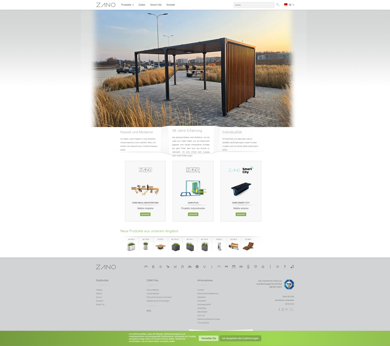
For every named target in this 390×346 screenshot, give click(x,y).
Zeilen (141, 4)
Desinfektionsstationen (292, 266)
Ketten (277, 266)
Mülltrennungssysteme (160, 266)
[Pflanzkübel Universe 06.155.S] (146, 250)
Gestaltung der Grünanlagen (158, 301)
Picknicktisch (226, 266)
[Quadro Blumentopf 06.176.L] (190, 250)
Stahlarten (201, 297)
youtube (291, 309)
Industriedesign (153, 294)
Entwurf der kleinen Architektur (159, 297)
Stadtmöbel (102, 280)
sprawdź (145, 214)
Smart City (156, 4)
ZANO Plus (152, 280)
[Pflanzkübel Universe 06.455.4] (131, 250)
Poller (175, 266)
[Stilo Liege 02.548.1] (248, 250)
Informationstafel (255, 266)
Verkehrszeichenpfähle (285, 266)
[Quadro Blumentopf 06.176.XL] (175, 250)
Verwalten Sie (208, 338)
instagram (282, 309)
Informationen (205, 280)
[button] (181, 124)
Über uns (201, 315)
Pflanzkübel (204, 266)
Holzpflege (201, 308)
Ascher (212, 266)
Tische (219, 266)
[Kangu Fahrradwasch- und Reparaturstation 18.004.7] (219, 250)
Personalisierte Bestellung (207, 294)
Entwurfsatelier (153, 290)
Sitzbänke (146, 266)
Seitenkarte (289, 304)
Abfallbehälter (153, 266)
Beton (149, 311)
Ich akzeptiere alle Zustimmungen (240, 338)
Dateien (99, 294)
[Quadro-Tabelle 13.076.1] (160, 250)
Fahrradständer (182, 266)
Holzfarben (201, 301)
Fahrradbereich (190, 266)
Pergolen (234, 266)
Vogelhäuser (263, 266)
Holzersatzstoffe (204, 304)
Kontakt (171, 4)
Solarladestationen (197, 266)
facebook (279, 309)
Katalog (99, 290)
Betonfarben (202, 312)
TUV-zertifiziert (203, 323)
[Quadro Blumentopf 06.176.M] (204, 250)
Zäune (241, 266)
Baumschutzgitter (248, 266)
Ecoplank (99, 301)
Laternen (270, 266)
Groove (99, 297)
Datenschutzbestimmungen (208, 319)
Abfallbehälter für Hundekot (168, 266)
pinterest (287, 309)
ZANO (106, 5)
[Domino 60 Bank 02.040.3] (234, 250)
